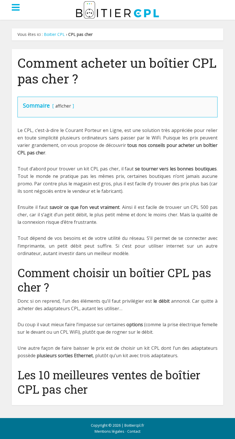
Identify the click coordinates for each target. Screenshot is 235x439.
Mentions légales (109, 431)
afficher (63, 106)
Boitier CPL (54, 34)
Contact (133, 431)
